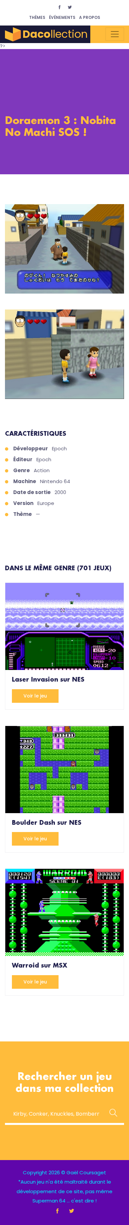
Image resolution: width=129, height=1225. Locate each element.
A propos (89, 17)
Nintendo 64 (55, 481)
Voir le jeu (35, 696)
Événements (62, 17)
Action (42, 470)
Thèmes (37, 17)
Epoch (59, 448)
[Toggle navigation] (115, 34)
